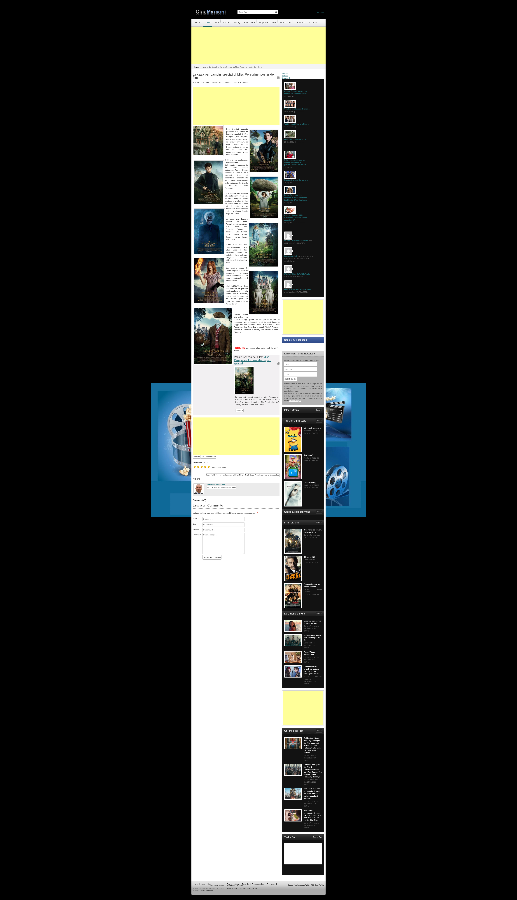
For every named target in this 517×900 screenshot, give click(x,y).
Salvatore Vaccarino (216, 485)
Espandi (319, 410)
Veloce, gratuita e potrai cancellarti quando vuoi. (302, 360)
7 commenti (301, 96)
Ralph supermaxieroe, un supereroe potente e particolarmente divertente (295, 162)
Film (216, 22)
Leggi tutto (239, 410)
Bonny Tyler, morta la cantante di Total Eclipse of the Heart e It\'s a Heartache (295, 197)
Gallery (236, 22)
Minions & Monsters (312, 428)
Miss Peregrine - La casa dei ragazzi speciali (252, 360)
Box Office (249, 22)
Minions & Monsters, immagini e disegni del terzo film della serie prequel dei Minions (312, 794)
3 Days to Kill (309, 557)
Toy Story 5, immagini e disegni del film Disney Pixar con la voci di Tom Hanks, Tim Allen (312, 815)
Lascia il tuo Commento (212, 557)
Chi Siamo (300, 22)
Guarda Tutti (317, 837)
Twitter (307, 885)
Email (195, 524)
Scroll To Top (319, 885)
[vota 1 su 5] (195, 467)
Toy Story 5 (308, 455)
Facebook (320, 12)
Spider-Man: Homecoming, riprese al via (262, 475)
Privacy (228, 888)
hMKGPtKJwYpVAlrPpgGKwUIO (297, 290)
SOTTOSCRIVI (290, 379)
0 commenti (244, 82)
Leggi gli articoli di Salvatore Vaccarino (221, 487)
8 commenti (300, 183)
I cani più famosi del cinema (296, 180)
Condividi (196, 457)
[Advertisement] (258, 45)
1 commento (300, 203)
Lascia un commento (208, 457)
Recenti (285, 76)
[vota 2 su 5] (198, 467)
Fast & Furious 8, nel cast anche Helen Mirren (225, 475)
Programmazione (267, 22)
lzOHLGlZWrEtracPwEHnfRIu (296, 241)
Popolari (285, 73)
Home (198, 22)
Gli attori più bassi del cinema (296, 109)
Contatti (313, 22)
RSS (312, 885)
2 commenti (301, 142)
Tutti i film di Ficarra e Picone (296, 124)
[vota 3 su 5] (202, 467)
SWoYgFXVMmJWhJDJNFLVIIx (297, 274)
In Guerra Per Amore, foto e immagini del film (313, 637)
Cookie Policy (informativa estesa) (244, 888)
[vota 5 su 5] (209, 467)
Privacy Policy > (295, 401)
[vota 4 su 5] (205, 467)
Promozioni (285, 22)
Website (196, 529)
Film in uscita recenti (216, 886)
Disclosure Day (310, 482)
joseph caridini (290, 256)
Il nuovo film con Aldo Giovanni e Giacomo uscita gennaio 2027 (295, 217)
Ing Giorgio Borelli (207, 890)
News (208, 22)
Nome (196, 519)
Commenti (286, 78)
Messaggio (196, 535)
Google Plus (292, 885)
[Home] (210, 14)
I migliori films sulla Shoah (295, 139)
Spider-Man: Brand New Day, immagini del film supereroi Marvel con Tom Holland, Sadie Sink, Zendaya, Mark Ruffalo (312, 745)
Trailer (226, 22)
